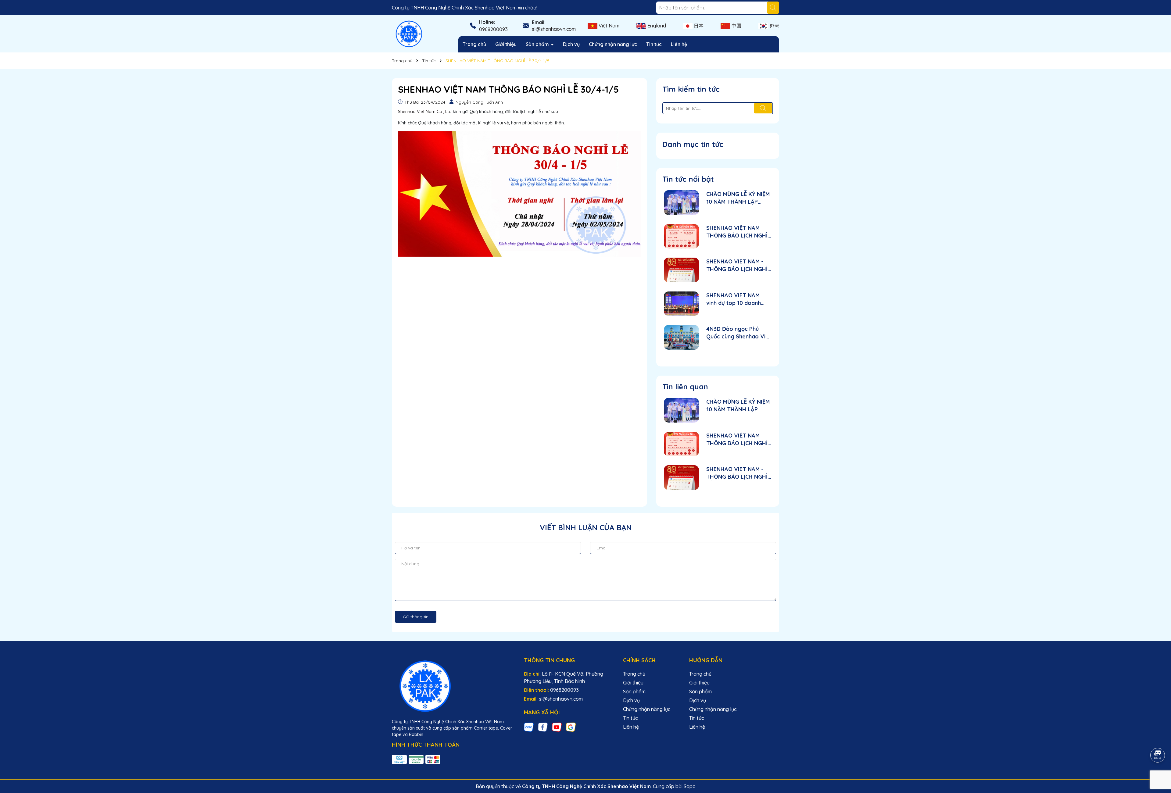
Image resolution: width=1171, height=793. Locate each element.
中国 (735, 26)
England (656, 26)
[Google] (571, 727)
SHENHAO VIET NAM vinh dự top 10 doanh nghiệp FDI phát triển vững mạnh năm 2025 (734, 299)
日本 (698, 26)
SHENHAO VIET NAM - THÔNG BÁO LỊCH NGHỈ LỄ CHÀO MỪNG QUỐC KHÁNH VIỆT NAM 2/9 (737, 265)
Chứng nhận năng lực (613, 44)
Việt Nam (608, 26)
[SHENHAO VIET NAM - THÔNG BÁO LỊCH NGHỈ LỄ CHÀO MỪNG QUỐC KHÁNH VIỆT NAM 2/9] (681, 270)
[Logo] (409, 33)
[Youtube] (557, 727)
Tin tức (654, 44)
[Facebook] (543, 727)
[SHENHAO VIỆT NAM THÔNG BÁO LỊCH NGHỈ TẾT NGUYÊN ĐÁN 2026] (681, 236)
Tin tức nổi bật (688, 179)
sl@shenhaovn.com (554, 29)
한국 (773, 26)
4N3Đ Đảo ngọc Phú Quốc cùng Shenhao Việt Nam (738, 332)
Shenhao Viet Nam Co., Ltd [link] (425, 111)
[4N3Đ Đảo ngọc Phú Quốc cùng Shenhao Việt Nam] (681, 337)
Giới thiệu (506, 44)
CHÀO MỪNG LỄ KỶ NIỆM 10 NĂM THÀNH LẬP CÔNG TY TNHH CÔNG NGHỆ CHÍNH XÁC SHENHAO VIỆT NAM (738, 198)
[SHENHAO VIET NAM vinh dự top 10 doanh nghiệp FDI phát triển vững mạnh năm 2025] (681, 303)
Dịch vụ (571, 44)
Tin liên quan (685, 386)
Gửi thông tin (415, 617)
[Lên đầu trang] (1158, 738)
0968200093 (493, 29)
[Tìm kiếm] (773, 8)
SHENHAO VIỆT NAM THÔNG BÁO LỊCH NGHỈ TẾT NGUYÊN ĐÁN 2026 (737, 231)
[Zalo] (529, 727)
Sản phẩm (538, 44)
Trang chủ (474, 44)
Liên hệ (679, 44)
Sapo (690, 786)
